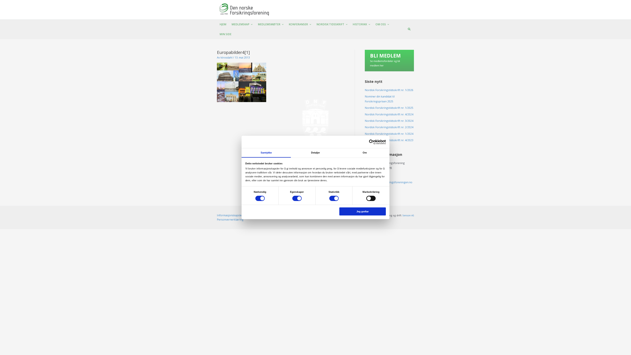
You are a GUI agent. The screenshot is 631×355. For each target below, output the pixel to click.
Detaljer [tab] (315, 152)
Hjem (223, 24)
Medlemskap (240, 24)
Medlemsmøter (269, 24)
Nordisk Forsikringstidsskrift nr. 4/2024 (389, 114)
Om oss (380, 24)
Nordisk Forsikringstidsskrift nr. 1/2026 (389, 90)
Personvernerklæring (230, 219)
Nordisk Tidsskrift (330, 24)
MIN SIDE (225, 34)
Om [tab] (365, 152)
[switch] (297, 198)
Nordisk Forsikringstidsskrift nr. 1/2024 (389, 134)
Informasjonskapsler (230, 215)
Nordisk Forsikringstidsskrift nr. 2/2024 (389, 127)
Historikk (360, 24)
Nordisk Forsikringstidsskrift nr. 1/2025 (389, 108)
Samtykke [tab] (266, 152)
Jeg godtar (362, 211)
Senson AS (408, 215)
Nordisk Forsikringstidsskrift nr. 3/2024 (389, 121)
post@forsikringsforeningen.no (392, 182)
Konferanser (298, 24)
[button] (251, 24)
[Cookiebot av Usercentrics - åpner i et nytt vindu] (371, 141)
